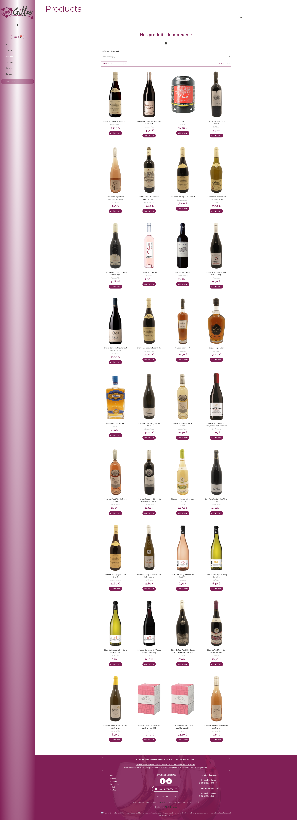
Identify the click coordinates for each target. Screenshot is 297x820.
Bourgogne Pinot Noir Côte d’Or (115, 121)
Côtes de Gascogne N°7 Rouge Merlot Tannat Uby (149, 651)
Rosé (149, 731)
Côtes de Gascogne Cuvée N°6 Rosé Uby (182, 575)
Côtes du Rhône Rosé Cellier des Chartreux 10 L (149, 726)
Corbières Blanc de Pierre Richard (182, 424)
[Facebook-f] (163, 781)
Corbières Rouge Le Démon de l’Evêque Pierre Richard (149, 500)
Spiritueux (183, 351)
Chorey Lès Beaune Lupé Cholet (149, 348)
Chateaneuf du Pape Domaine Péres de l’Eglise (115, 273)
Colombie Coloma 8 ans (115, 423)
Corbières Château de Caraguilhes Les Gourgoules (216, 424)
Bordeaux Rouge (149, 202)
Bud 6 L (183, 121)
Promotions (10, 62)
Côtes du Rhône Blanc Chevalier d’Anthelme (115, 726)
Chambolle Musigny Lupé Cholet (183, 197)
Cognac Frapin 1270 (182, 348)
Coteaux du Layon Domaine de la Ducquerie (149, 575)
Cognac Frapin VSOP (216, 348)
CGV (174, 796)
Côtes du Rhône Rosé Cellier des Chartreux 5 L (182, 726)
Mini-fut (182, 124)
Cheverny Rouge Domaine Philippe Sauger (216, 273)
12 (224, 63)
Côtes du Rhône (115, 278)
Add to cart (115, 133)
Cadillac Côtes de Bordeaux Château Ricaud (149, 198)
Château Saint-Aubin (182, 272)
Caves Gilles (162, 802)
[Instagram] (169, 781)
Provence (149, 276)
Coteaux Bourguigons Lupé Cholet (115, 575)
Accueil (8, 44)
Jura (216, 202)
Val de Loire (115, 202)
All (230, 63)
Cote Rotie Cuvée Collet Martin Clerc (216, 500)
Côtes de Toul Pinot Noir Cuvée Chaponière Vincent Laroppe (183, 651)
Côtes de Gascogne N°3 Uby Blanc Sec (216, 575)
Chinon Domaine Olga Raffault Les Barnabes (115, 349)
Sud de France (182, 429)
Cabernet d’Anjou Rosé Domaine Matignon (115, 198)
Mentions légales (162, 796)
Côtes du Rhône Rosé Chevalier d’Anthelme (216, 726)
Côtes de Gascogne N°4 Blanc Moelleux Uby (115, 651)
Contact (9, 74)
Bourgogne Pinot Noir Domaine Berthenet (149, 122)
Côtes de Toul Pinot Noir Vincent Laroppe (216, 651)
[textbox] (166, 56)
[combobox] (166, 56)
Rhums (115, 427)
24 (226, 63)
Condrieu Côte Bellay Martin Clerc (149, 424)
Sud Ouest (216, 127)
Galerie (8, 68)
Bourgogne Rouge (115, 124)
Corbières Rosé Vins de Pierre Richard (115, 500)
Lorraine (182, 505)
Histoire (9, 50)
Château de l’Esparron (149, 272)
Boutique (9, 56)
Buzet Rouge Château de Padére (216, 122)
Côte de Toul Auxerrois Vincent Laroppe (182, 500)
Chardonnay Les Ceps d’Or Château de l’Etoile (216, 198)
